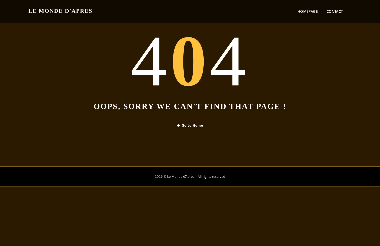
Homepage (308, 11)
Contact (335, 11)
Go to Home (192, 125)
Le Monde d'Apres (60, 11)
